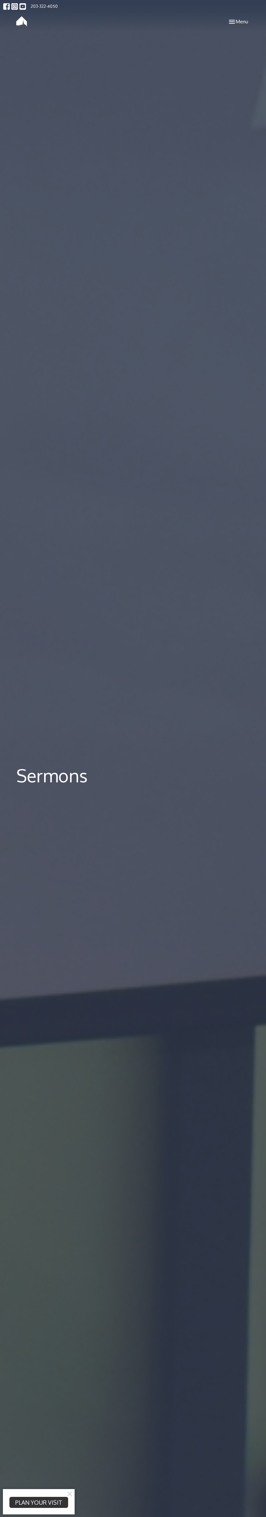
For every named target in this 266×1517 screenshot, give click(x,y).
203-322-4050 (44, 6)
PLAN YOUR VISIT (38, 1502)
